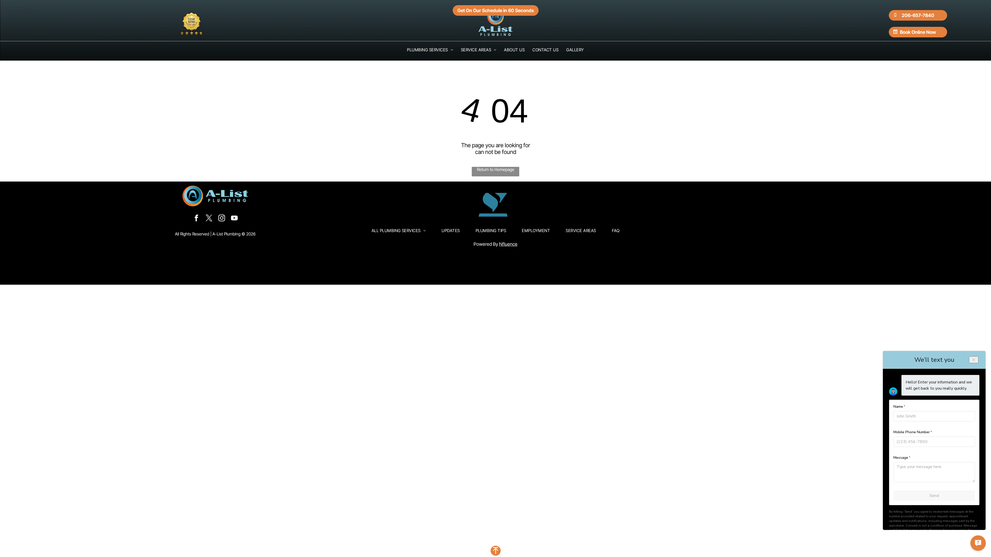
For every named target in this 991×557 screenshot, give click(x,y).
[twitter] (209, 218)
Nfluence (508, 244)
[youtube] (234, 218)
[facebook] (196, 218)
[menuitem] (430, 50)
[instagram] (221, 218)
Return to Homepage (495, 169)
